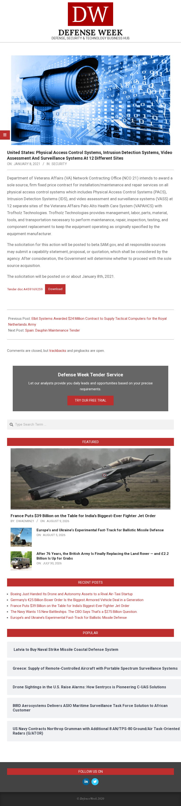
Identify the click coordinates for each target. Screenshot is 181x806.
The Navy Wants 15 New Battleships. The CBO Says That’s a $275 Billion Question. (74, 612)
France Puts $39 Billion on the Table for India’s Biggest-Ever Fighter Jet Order (83, 515)
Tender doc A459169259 (25, 289)
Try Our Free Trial (90, 400)
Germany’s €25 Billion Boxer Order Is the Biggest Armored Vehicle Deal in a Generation (77, 600)
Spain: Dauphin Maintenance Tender (52, 330)
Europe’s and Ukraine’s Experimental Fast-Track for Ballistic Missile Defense (100, 530)
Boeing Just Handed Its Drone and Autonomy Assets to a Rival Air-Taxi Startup (72, 594)
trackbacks (57, 351)
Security (59, 164)
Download (55, 289)
